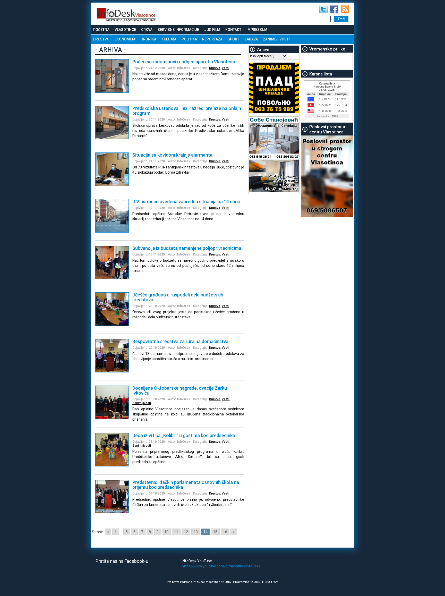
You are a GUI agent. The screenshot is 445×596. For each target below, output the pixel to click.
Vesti (225, 68)
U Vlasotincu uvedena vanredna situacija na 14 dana (186, 201)
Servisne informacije (178, 30)
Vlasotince (125, 30)
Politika (189, 39)
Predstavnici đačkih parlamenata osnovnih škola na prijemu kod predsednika (185, 485)
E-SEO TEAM (270, 582)
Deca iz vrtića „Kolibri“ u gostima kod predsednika (183, 435)
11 (176, 532)
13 (196, 532)
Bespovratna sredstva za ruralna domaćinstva (180, 341)
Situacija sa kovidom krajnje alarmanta (172, 155)
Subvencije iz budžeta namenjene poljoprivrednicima (186, 248)
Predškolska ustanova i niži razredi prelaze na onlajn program (186, 111)
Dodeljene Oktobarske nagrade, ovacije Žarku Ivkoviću (179, 390)
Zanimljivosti (276, 39)
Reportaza (212, 39)
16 (225, 532)
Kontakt (233, 30)
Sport (233, 39)
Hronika (148, 39)
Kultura (168, 39)
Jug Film (212, 30)
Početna (101, 30)
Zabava (251, 39)
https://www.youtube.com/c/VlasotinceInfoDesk (221, 566)
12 (186, 532)
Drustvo (101, 39)
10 (166, 532)
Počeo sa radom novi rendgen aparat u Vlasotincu (184, 61)
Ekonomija (125, 39)
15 (215, 532)
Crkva (146, 30)
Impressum (256, 30)
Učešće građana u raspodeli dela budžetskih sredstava (177, 297)
